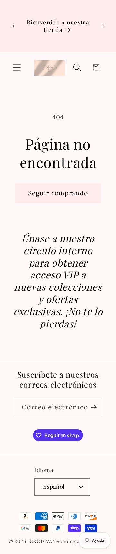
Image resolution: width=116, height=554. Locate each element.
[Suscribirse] (93, 407)
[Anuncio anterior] (13, 26)
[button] (16, 67)
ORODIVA (41, 541)
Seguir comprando (58, 193)
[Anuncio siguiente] (103, 26)
